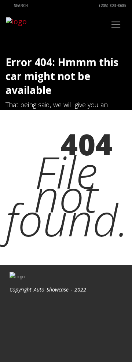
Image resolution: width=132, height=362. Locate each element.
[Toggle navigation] (116, 24)
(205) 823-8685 (112, 5)
